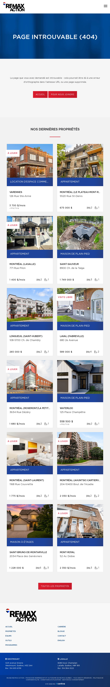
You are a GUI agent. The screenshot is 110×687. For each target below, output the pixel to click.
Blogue (61, 631)
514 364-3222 (68, 668)
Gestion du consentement (73, 680)
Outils (8, 640)
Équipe (8, 636)
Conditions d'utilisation (51, 680)
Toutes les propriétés (55, 586)
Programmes (11, 645)
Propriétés (10, 631)
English (61, 640)
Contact (62, 636)
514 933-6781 (15, 668)
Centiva (60, 684)
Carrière (62, 627)
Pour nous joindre (62, 95)
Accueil (40, 95)
